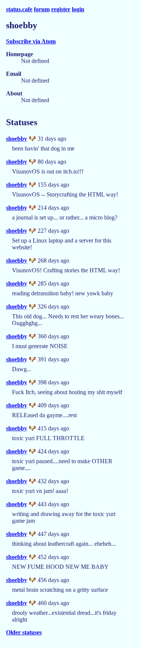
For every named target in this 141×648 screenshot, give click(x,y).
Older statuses (24, 632)
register (60, 9)
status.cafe (19, 9)
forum (42, 9)
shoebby (16, 138)
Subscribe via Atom (31, 41)
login (78, 9)
